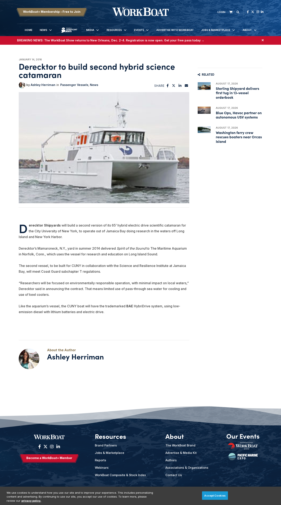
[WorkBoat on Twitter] (252, 12)
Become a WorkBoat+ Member (49, 458)
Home (28, 30)
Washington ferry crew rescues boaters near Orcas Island (239, 137)
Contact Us (173, 475)
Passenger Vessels (74, 85)
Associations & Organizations (186, 467)
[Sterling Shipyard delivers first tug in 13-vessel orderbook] (204, 86)
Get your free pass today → (184, 40)
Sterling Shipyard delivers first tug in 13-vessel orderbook (237, 93)
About (247, 30)
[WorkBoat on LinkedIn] (262, 12)
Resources (114, 30)
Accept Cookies (215, 495)
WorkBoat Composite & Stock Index (120, 475)
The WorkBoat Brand (180, 445)
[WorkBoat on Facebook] (248, 12)
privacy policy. (31, 500)
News (43, 30)
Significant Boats (69, 33)
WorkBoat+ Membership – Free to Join (51, 11)
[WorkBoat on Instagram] (258, 12)
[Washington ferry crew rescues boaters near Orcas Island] (204, 129)
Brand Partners (106, 445)
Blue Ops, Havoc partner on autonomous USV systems (239, 115)
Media (90, 30)
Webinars (102, 467)
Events (139, 30)
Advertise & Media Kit (181, 452)
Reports (100, 460)
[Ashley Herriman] (22, 85)
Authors (171, 460)
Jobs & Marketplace (215, 30)
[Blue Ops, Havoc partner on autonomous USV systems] (204, 110)
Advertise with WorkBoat (175, 30)
